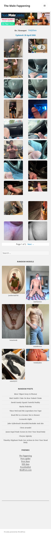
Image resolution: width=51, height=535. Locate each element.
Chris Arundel (25, 428)
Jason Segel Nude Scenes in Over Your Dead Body (25, 432)
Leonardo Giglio (25, 419)
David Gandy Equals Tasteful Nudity (25, 402)
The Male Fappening (17, 5)
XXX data (25, 464)
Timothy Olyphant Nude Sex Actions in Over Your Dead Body (25, 441)
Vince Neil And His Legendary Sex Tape (26, 411)
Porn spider (25, 458)
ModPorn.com (26, 470)
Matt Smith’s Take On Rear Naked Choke (25, 398)
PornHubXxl (25, 467)
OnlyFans (32, 30)
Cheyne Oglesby (25, 436)
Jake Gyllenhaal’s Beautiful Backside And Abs (26, 423)
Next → (31, 244)
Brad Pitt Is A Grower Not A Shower (25, 415)
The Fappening (25, 456)
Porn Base (25, 461)
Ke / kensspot (21, 30)
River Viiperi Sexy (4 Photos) (25, 394)
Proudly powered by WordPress (14, 532)
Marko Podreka (25, 406)
